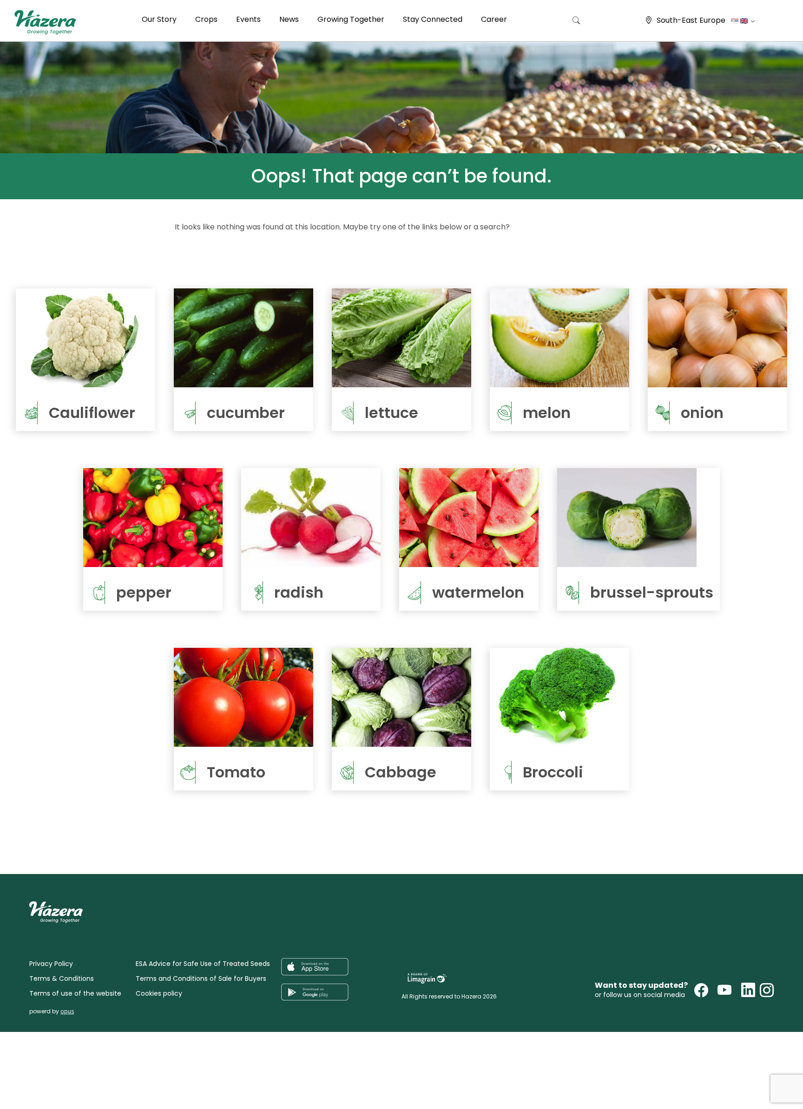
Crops (206, 19)
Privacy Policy (51, 963)
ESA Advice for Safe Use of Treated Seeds (203, 963)
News (289, 19)
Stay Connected (432, 19)
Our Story (159, 19)
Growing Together (350, 19)
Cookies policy (159, 993)
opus (67, 1011)
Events (248, 19)
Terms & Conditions (61, 978)
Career (494, 19)
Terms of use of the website (75, 993)
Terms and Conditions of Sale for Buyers (201, 978)
